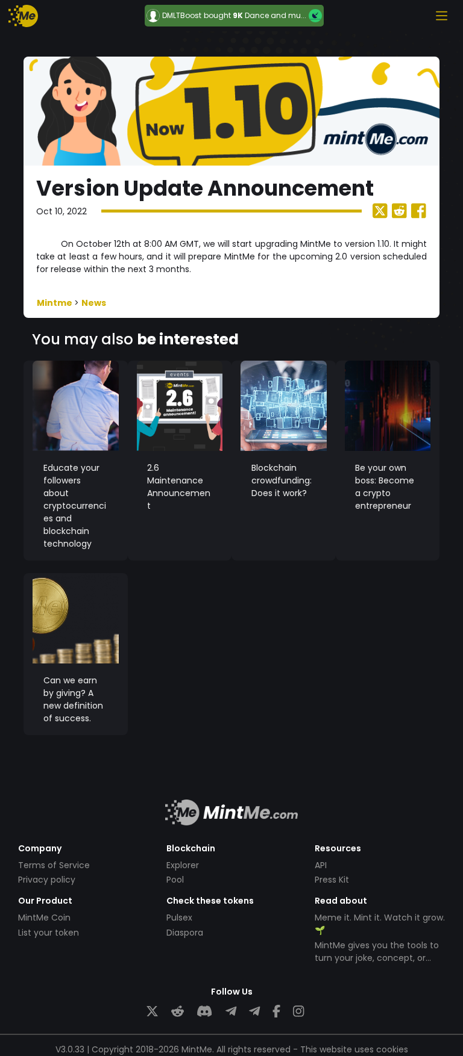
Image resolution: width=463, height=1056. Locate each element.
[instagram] (298, 1011)
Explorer (182, 865)
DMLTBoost (181, 15)
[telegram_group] (230, 1011)
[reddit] (177, 1011)
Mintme (55, 303)
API (321, 865)
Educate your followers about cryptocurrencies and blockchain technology (74, 506)
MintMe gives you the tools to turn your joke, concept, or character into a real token (377, 958)
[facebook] (276, 1011)
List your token (48, 933)
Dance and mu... (275, 15)
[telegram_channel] (254, 1011)
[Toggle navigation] (441, 15)
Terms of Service (54, 865)
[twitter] (152, 1011)
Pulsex (179, 918)
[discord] (204, 1011)
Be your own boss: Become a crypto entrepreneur (384, 487)
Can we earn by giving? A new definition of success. (73, 699)
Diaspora (184, 933)
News (93, 303)
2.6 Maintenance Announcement (178, 487)
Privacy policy (46, 880)
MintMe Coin (44, 918)
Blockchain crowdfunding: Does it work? (281, 480)
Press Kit (332, 880)
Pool (175, 880)
